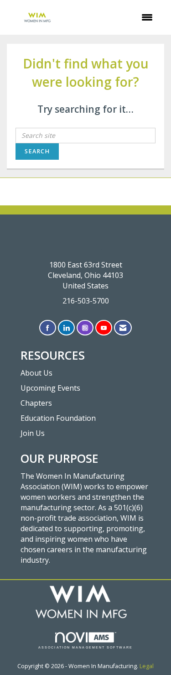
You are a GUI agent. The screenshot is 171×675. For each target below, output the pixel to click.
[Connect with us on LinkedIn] (66, 328)
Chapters (36, 403)
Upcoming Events (50, 388)
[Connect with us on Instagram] (85, 328)
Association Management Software (85, 647)
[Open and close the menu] (115, 17)
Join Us (33, 433)
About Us (36, 373)
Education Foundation (58, 418)
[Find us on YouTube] (103, 328)
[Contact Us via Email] (123, 328)
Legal (147, 666)
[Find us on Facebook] (47, 328)
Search (37, 151)
